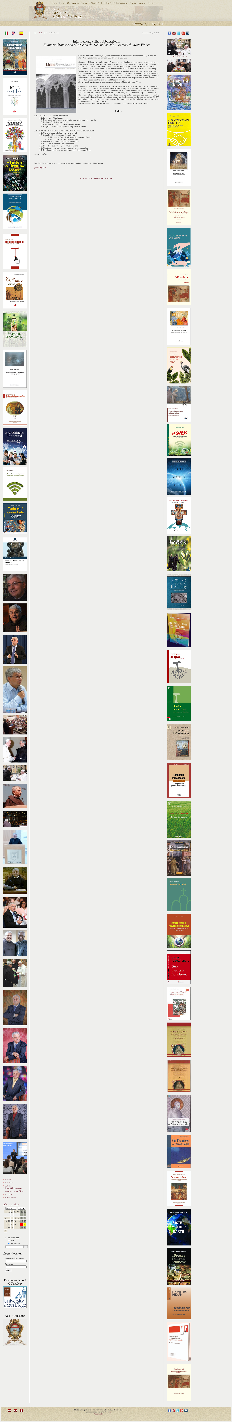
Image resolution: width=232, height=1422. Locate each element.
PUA (92, 2)
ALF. (100, 2)
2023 (184, 56)
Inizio (35, 33)
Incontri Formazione (13, 1188)
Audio (142, 2)
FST (108, 2)
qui (110, 1412)
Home (55, 2)
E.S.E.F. (8, 1194)
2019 (179, 56)
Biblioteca (9, 1183)
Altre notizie (11, 1204)
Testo (151, 2)
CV (62, 2)
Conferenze (73, 2)
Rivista (8, 1179)
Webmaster (98, 1414)
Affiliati (8, 1186)
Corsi (84, 2)
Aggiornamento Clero (14, 1191)
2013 (174, 56)
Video (133, 2)
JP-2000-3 (179, 38)
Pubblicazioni (120, 2)
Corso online (10, 1198)
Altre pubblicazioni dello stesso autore (96, 178)
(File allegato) (40, 167)
